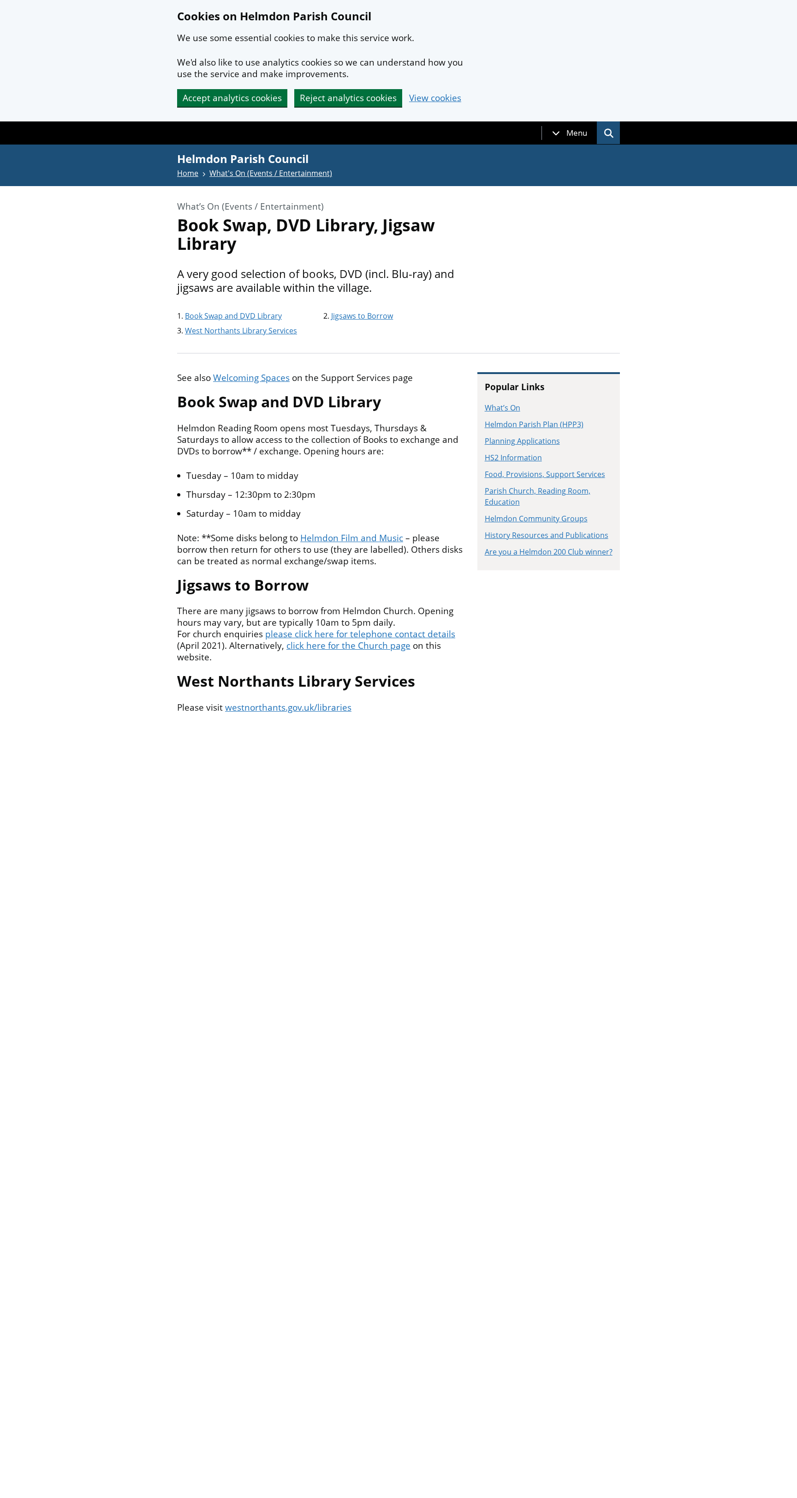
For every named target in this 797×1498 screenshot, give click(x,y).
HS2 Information (513, 458)
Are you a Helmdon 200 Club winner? (549, 552)
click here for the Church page (348, 646)
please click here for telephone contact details (360, 634)
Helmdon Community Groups (536, 518)
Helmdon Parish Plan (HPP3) (534, 424)
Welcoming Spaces (251, 378)
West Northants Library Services (241, 331)
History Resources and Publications (546, 535)
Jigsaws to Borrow (362, 316)
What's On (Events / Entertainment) (270, 173)
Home (187, 173)
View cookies (435, 98)
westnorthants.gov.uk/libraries (288, 707)
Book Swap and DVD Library (233, 316)
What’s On (502, 408)
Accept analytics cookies (232, 98)
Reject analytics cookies (348, 98)
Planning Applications (522, 441)
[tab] (569, 133)
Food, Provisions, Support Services (545, 474)
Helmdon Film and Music (351, 538)
